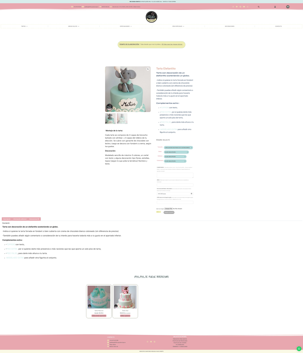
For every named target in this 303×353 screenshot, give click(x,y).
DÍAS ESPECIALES (177, 26)
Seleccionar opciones (99, 316)
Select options (125, 316)
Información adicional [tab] (19, 219)
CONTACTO (278, 26)
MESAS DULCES (72, 26)
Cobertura (160, 160)
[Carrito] (287, 6)
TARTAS (23, 26)
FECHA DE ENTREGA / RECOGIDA (174, 189)
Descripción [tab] (7, 219)
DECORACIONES (229, 26)
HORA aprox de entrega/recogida (175, 198)
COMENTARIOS (174, 169)
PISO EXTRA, (166, 112)
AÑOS (173, 180)
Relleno (160, 156)
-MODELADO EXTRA (168, 129)
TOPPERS (165, 107)
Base (160, 151)
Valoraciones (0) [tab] (34, 219)
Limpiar (165, 163)
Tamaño (160, 147)
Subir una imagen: (160, 208)
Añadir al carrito (169, 212)
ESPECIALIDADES (125, 26)
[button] (148, 69)
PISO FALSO (166, 122)
